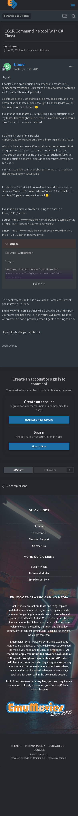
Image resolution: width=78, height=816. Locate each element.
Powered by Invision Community (27, 758)
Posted (26, 69)
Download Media (39, 573)
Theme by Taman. (57, 758)
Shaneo (13, 46)
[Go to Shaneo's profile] (7, 67)
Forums (39, 526)
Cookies (39, 750)
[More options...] (71, 66)
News (39, 520)
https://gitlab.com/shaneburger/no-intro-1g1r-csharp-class (37, 139)
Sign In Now (39, 446)
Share (19, 470)
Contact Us (39, 545)
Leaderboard (39, 533)
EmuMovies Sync (39, 579)
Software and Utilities (36, 50)
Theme (15, 746)
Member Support (39, 539)
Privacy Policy (35, 746)
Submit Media (39, 566)
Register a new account (39, 419)
